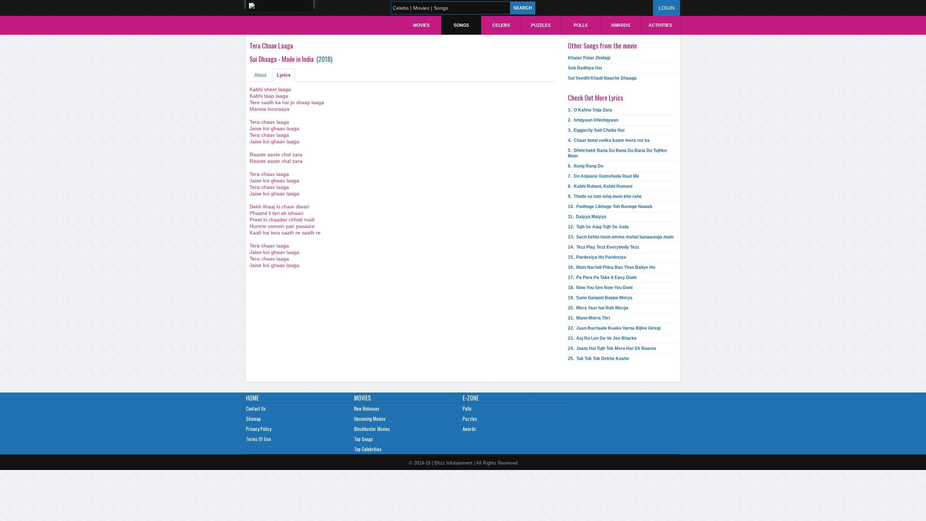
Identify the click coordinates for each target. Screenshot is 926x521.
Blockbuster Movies (372, 428)
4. (609, 140)
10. (610, 206)
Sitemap (253, 418)
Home (252, 398)
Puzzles (541, 25)
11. (587, 216)
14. (603, 247)
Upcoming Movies (370, 418)
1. (590, 110)
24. (612, 348)
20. (598, 307)
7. (603, 176)
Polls (581, 25)
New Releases (366, 408)
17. (602, 277)
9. (605, 196)
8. (600, 186)
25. (598, 358)
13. (621, 237)
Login (667, 8)
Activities (660, 25)
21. (589, 318)
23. (602, 338)
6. (585, 166)
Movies (421, 25)
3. (596, 130)
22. (614, 328)
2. (593, 120)
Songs (461, 25)
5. (617, 153)
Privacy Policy (258, 428)
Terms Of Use (258, 438)
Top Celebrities (368, 449)
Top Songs (363, 438)
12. (598, 226)
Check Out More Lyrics (595, 97)
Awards (620, 25)
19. (600, 297)
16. (611, 267)
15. (597, 257)
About (260, 75)
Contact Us (256, 408)
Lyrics (283, 75)
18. (600, 287)
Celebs (501, 25)
